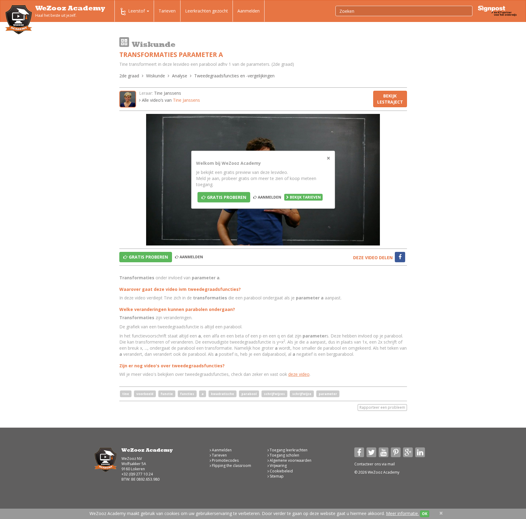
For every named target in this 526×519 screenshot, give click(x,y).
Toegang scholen (284, 455)
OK (424, 513)
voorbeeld (144, 394)
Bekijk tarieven (305, 197)
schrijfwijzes (274, 394)
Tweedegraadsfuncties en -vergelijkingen (234, 76)
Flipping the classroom (231, 465)
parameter (328, 394)
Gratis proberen (226, 197)
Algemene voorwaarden (290, 460)
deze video (299, 374)
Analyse (179, 76)
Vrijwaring (278, 465)
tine (125, 394)
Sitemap (276, 476)
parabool (249, 394)
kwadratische (222, 394)
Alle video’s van (170, 100)
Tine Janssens (167, 93)
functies (187, 394)
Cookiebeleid (281, 471)
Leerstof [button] (137, 11)
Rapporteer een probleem (382, 407)
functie (167, 394)
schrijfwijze (301, 394)
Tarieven (167, 11)
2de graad (129, 76)
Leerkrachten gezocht (206, 11)
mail (391, 464)
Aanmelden (248, 11)
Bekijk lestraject (390, 99)
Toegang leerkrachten (288, 450)
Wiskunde (155, 76)
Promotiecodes (225, 460)
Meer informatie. (402, 513)
